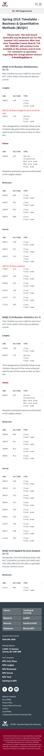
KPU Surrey (7, 673)
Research (8, 618)
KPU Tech (6, 677)
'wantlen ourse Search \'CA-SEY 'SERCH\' (23, 44)
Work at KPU (28, 628)
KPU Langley (8, 665)
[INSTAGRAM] (16, 689)
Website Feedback (9, 696)
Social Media (6, 711)
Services (7, 623)
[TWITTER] (10, 689)
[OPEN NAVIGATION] (40, 4)
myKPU (26, 618)
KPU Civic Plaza (9, 661)
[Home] (15, 4)
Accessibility (6, 699)
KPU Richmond (9, 669)
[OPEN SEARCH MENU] (36, 4)
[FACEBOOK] (4, 689)
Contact (5, 708)
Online (5, 143)
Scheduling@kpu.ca (22, 57)
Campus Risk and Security (11, 705)
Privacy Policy (7, 702)
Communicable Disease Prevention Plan (16, 714)
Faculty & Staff (29, 623)
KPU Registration (24, 11)
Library (7, 610)
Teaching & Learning (28, 611)
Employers (8, 628)
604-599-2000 (8, 639)
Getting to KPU (9, 680)
